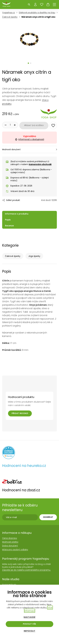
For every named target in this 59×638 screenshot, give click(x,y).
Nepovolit (29, 631)
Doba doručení (10, 545)
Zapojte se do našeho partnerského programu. (26, 569)
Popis (8, 219)
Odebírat (48, 517)
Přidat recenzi (20, 413)
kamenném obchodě (40, 164)
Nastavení (29, 617)
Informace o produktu (16, 213)
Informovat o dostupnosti (31, 139)
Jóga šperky (34, 256)
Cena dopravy (9, 538)
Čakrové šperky (12, 256)
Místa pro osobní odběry (15, 549)
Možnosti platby (10, 541)
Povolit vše (29, 624)
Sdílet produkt (13, 200)
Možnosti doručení (11, 149)
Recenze (9, 225)
